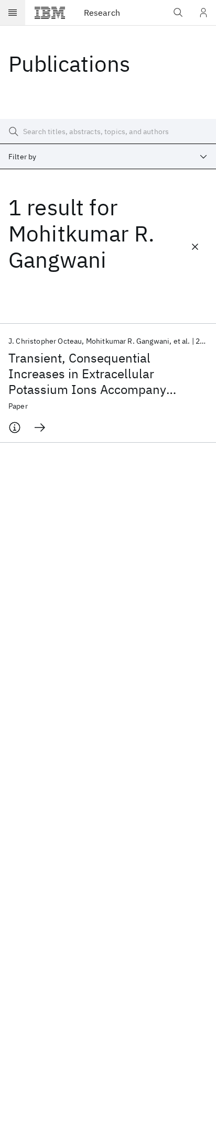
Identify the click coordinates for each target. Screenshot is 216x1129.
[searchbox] (108, 131)
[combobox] (108, 156)
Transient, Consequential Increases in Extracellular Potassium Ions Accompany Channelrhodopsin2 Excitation (93, 373)
